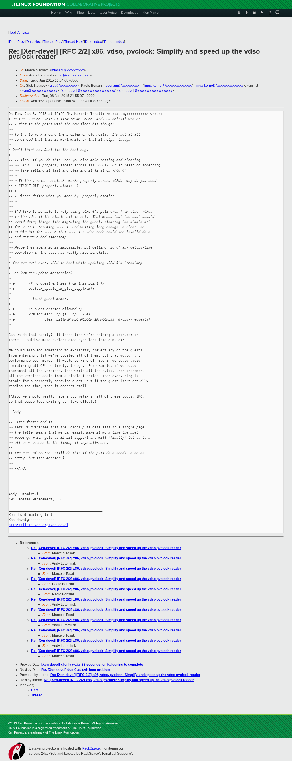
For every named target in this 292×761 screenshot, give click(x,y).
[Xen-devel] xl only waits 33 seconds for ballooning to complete (92, 665)
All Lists (23, 33)
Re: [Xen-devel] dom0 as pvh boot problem (75, 670)
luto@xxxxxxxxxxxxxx (73, 75)
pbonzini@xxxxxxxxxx (122, 86)
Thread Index (114, 42)
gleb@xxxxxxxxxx (63, 86)
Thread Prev (52, 42)
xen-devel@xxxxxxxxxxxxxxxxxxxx (88, 91)
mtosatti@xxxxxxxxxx (67, 70)
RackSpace (91, 748)
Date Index (93, 42)
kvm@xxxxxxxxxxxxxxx (39, 91)
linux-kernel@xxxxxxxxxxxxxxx (168, 86)
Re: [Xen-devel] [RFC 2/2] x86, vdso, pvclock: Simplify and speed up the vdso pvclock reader (106, 548)
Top (12, 33)
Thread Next (73, 42)
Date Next (34, 42)
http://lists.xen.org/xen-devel (38, 525)
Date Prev (17, 42)
